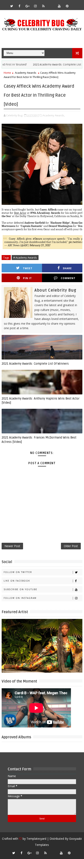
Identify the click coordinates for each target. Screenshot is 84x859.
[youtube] (59, 6)
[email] (51, 4)
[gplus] (27, 6)
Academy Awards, (54, 115)
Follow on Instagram (20, 598)
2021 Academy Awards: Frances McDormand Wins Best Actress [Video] (39, 439)
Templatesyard (36, 839)
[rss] (43, 6)
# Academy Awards (25, 257)
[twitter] (12, 6)
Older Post (71, 546)
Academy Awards (25, 72)
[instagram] (35, 6)
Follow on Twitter (18, 572)
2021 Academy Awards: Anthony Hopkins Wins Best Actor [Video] (41, 400)
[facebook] (20, 6)
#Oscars (37, 239)
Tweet (27, 268)
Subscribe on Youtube (20, 589)
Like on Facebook (17, 580)
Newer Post (12, 546)
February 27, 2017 (40, 245)
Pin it (27, 278)
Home (7, 72)
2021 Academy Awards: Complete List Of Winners (35, 363)
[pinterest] (67, 6)
